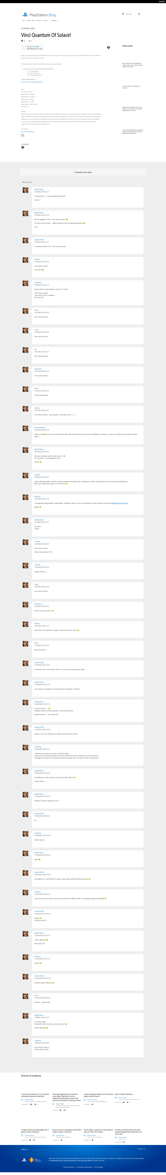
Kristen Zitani (122, 1097)
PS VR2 (28, 20)
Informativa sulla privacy (84, 1167)
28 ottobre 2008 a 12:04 (41, 215)
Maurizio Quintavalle (33, 46)
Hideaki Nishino (29, 1099)
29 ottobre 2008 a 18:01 (41, 544)
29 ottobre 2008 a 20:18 (41, 586)
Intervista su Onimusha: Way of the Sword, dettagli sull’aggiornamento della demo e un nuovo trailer (128, 1132)
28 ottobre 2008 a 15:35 (41, 371)
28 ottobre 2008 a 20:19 (41, 451)
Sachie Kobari (122, 1137)
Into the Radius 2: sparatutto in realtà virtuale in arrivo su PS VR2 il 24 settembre (98, 1131)
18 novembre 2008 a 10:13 (42, 816)
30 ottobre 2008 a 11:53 (41, 606)
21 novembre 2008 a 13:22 (42, 894)
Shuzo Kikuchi (60, 1104)
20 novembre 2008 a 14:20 (42, 835)
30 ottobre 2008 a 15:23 (41, 626)
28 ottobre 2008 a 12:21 (41, 242)
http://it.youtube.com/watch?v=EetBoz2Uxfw (32, 81)
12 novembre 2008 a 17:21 (42, 749)
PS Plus (45, 20)
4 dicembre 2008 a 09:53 (41, 1043)
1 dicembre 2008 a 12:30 (41, 1017)
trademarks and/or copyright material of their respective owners (71, 1160)
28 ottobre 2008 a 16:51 (41, 410)
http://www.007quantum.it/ (27, 131)
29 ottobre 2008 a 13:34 (41, 499)
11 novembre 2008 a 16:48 (42, 729)
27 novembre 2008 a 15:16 (42, 958)
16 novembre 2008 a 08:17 (42, 773)
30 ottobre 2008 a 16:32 (41, 645)
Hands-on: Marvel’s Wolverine (124, 1094)
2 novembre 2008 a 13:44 (42, 665)
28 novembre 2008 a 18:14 (42, 998)
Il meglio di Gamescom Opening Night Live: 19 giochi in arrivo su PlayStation (35, 1131)
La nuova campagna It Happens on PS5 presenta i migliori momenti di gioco (99, 1095)
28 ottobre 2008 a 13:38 (41, 312)
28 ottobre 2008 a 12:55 (41, 285)
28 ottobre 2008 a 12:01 (41, 191)
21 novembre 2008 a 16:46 (42, 913)
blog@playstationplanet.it (119, 503)
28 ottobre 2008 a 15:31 (41, 351)
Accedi (128, 14)
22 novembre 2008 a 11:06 (42, 935)
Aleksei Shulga (91, 1135)
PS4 (33, 20)
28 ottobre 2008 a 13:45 (41, 332)
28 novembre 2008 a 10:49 (42, 978)
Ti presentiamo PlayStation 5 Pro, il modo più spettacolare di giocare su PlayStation (35, 1095)
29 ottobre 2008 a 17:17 (41, 522)
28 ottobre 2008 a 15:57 (41, 390)
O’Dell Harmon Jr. (30, 1135)
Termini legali (98, 1167)
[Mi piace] (35, 1104)
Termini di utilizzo (68, 1167)
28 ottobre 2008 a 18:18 (41, 430)
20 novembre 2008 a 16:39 (42, 855)
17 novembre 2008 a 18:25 (42, 796)
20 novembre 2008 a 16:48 (42, 874)
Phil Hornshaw (60, 1135)
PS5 (23, 20)
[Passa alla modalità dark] (123, 14)
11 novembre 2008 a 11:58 (42, 684)
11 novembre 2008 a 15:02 (42, 704)
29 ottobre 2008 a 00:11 (41, 477)
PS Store (39, 20)
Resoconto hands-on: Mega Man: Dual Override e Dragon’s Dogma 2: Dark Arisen (67, 1131)
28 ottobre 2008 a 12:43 (41, 261)
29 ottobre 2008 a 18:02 (41, 567)
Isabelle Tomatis (92, 1099)
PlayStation (43, 14)
